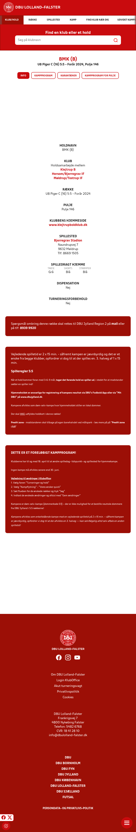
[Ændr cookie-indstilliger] (6, 826)
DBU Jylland (68, 774)
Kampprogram (43, 76)
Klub (68, 161)
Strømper (85, 268)
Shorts (68, 268)
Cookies (68, 697)
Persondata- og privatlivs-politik (68, 808)
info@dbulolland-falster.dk (68, 735)
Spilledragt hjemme (68, 264)
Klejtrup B (68, 169)
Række (68, 189)
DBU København (68, 780)
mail (114, 323)
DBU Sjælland (68, 791)
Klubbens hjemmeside (68, 220)
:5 (14, 427)
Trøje (51, 268)
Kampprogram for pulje (100, 76)
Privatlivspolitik (68, 691)
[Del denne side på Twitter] (9, 818)
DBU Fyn (68, 769)
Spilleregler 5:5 (22, 371)
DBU (68, 757)
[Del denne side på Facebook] (3, 818)
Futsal (68, 797)
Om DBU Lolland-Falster (68, 674)
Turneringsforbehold (68, 299)
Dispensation (68, 283)
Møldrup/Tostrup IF (68, 178)
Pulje (68, 205)
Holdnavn (68, 145)
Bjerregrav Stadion (68, 240)
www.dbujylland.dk (31, 397)
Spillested (68, 236)
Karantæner (69, 76)
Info (23, 76)
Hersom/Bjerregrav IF (68, 174)
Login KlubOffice (68, 680)
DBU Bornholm (68, 763)
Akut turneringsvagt (68, 686)
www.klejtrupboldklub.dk (68, 225)
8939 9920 (28, 328)
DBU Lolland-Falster (68, 786)
